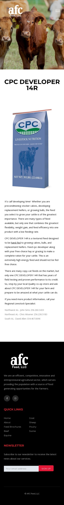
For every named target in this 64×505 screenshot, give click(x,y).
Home (7, 418)
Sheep (32, 422)
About (7, 422)
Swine (32, 431)
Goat (31, 418)
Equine (7, 435)
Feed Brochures (12, 426)
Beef (6, 431)
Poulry (32, 426)
